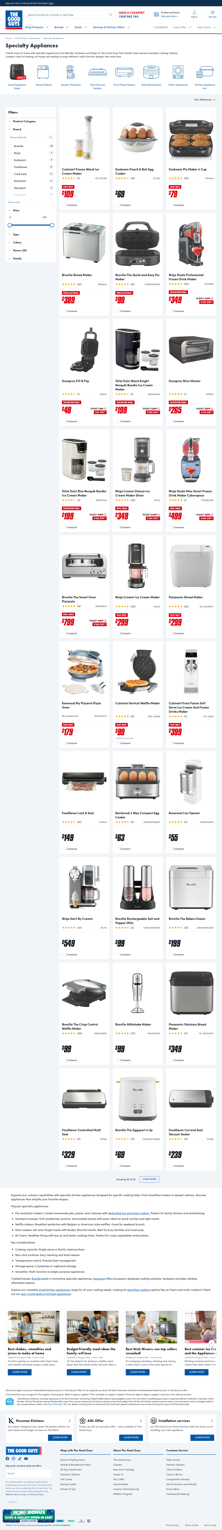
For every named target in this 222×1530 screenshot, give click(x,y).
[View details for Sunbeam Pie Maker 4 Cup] (191, 137)
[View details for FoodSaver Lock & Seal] (84, 781)
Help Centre (173, 1459)
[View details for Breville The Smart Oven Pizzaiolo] (84, 565)
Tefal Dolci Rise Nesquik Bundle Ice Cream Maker (84, 493)
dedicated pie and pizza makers (128, 1213)
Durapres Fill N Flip (75, 381)
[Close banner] (52, 1511)
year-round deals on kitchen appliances (46, 1294)
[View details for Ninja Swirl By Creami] (84, 886)
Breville (36, 1278)
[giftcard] (88, 1520)
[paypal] (60, 1520)
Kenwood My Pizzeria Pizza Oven (81, 705)
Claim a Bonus (174, 1474)
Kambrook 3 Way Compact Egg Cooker (137, 815)
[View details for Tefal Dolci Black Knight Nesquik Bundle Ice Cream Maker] (137, 349)
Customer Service (177, 1450)
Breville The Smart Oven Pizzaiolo (79, 599)
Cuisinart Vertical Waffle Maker (137, 703)
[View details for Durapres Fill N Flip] (84, 349)
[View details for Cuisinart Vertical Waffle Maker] (137, 671)
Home (9, 38)
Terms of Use (210, 1525)
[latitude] (81, 1520)
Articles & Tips (68, 1489)
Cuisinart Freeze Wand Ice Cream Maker (80, 171)
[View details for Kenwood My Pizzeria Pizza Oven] (84, 671)
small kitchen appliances (54, 1290)
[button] (33, 1362)
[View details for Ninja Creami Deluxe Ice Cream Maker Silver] (137, 459)
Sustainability (120, 1484)
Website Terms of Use (16, 1494)
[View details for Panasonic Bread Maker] (191, 565)
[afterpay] (71, 1520)
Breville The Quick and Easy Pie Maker (137, 277)
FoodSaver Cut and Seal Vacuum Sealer (186, 1132)
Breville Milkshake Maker (133, 1024)
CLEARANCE (161, 27)
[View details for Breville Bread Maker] (84, 243)
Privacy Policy (37, 1494)
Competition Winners (178, 1479)
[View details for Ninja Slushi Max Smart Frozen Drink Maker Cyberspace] (191, 459)
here (51, 3)
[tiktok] (20, 1458)
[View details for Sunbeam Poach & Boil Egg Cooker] (137, 137)
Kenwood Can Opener (184, 813)
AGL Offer (118, 1479)
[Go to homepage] (14, 19)
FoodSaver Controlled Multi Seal (81, 1132)
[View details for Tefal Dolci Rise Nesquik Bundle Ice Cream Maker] (84, 459)
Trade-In (118, 1474)
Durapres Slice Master (184, 381)
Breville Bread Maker (77, 275)
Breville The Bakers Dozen (187, 919)
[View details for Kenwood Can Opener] (191, 781)
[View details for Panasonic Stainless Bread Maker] (191, 992)
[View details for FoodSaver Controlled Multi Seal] (84, 1098)
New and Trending (123, 1469)
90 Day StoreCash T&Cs (56, 1404)
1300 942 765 (129, 16)
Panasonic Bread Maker (186, 597)
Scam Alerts (173, 1489)
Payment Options (70, 1474)
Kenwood (99, 1278)
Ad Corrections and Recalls (181, 1484)
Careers (117, 1464)
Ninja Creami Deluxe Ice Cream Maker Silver (132, 493)
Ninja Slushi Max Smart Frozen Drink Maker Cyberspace (190, 493)
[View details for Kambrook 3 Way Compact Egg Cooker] (137, 781)
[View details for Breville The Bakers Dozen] (191, 886)
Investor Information (124, 1489)
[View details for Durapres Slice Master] (191, 349)
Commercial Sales (176, 1494)
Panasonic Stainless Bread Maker (187, 1026)
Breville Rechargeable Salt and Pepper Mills (137, 921)
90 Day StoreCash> (71, 1469)
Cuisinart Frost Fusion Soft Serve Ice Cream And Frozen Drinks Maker (189, 707)
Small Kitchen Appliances (27, 38)
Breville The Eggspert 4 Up (134, 1130)
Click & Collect (174, 1469)
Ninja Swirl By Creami (77, 919)
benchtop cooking (138, 1290)
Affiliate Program (123, 1494)
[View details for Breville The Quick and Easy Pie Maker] (137, 243)
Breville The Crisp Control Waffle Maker (80, 1026)
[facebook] (7, 1458)
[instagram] (13, 1458)
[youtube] (26, 1458)
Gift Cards (66, 1479)
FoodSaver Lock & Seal (78, 813)
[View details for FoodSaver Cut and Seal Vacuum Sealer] (191, 1098)
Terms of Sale (191, 1525)
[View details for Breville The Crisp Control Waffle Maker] (84, 992)
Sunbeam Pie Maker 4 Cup (188, 169)
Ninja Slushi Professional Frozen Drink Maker (186, 277)
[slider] (10, 225)
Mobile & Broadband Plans (75, 1464)
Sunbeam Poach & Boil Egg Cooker (134, 171)
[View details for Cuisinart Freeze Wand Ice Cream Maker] (84, 137)
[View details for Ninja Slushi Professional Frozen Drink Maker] (191, 243)
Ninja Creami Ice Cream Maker (137, 597)
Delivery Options (175, 1464)
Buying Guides (68, 1484)
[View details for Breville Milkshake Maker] (137, 992)
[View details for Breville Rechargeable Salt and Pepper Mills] (137, 886)
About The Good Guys (127, 1450)
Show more (14, 202)
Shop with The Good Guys (76, 1450)
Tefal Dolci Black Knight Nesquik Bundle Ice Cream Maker (134, 385)
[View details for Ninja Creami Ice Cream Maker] (137, 565)
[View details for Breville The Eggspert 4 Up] (137, 1098)
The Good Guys (122, 1459)
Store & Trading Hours (72, 1459)
